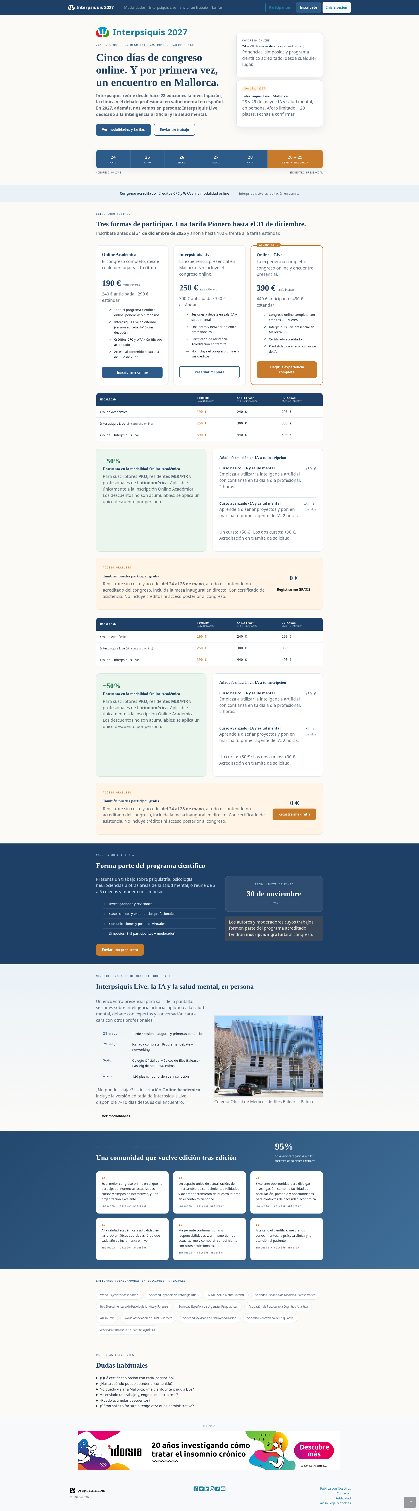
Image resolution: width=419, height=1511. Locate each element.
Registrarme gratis (294, 814)
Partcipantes (280, 7)
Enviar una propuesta (120, 950)
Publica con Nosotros (335, 1488)
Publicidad (343, 1498)
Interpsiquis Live (162, 7)
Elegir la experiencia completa (287, 369)
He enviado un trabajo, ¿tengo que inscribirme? (139, 1394)
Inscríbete (308, 7)
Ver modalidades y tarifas (123, 129)
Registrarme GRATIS (293, 589)
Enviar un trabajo (194, 7)
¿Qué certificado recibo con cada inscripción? (137, 1377)
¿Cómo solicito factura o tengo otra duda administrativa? (147, 1405)
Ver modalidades (116, 1116)
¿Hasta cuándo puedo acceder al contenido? (136, 1383)
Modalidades (135, 7)
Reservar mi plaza (209, 372)
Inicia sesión (336, 7)
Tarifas (217, 7)
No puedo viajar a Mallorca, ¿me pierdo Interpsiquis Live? (147, 1389)
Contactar (344, 1493)
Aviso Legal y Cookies (335, 1503)
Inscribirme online (132, 372)
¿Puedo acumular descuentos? (125, 1400)
